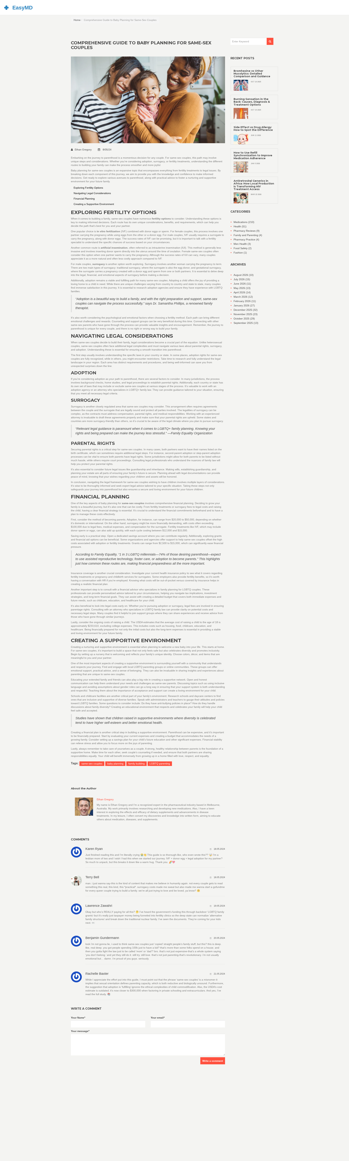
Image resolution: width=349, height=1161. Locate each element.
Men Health (242, 243)
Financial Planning (84, 198)
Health (240, 226)
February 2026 (245, 301)
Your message (80, 1031)
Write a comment (212, 1060)
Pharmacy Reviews (247, 230)
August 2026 (244, 274)
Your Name (78, 1017)
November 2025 (246, 314)
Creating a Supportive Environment (94, 204)
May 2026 (242, 288)
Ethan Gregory (83, 149)
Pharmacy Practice (246, 239)
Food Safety (243, 248)
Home (77, 20)
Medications (244, 222)
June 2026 (242, 283)
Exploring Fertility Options (88, 187)
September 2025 (246, 322)
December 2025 (246, 309)
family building (136, 763)
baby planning (115, 763)
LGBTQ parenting (160, 763)
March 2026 (243, 296)
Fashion (240, 252)
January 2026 (244, 305)
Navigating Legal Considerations (92, 193)
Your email (158, 1017)
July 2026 (242, 279)
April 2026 (242, 292)
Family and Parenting (248, 235)
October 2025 (244, 318)
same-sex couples (91, 763)
